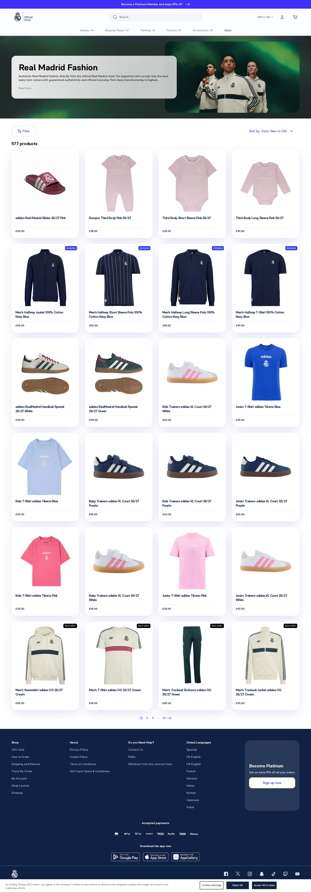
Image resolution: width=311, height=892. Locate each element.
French (191, 771)
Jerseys (84, 30)
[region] (155, 885)
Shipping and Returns (26, 764)
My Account (19, 778)
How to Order (20, 757)
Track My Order (22, 771)
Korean (191, 793)
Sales (227, 30)
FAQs (131, 757)
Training (145, 30)
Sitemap (17, 793)
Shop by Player (114, 30)
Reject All (238, 885)
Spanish (191, 749)
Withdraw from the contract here (150, 764)
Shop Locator (20, 785)
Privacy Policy (79, 749)
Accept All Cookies (264, 885)
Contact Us (135, 749)
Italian (190, 785)
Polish (190, 807)
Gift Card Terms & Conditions (90, 771)
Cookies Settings (211, 885)
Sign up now (272, 783)
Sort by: (268, 131)
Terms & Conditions (83, 764)
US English (193, 764)
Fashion (172, 30)
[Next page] (170, 718)
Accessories (200, 30)
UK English (193, 757)
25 (164, 718)
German (191, 778)
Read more (25, 88)
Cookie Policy (79, 757)
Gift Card (18, 749)
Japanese (192, 800)
